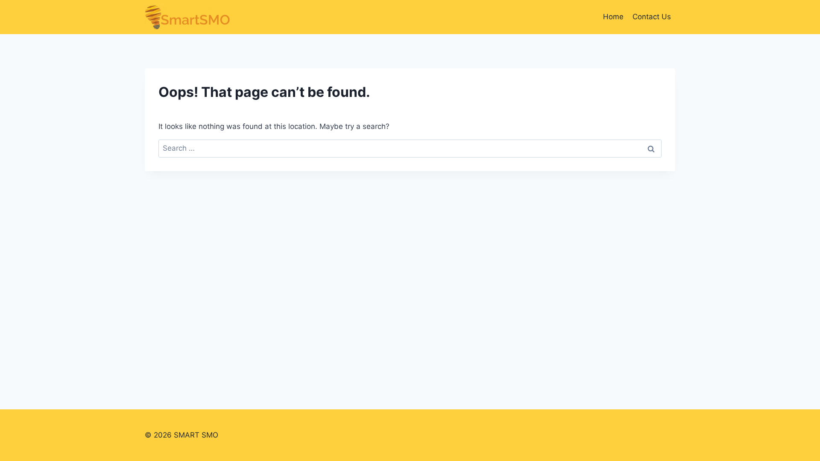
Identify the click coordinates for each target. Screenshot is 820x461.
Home (613, 16)
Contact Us (652, 16)
